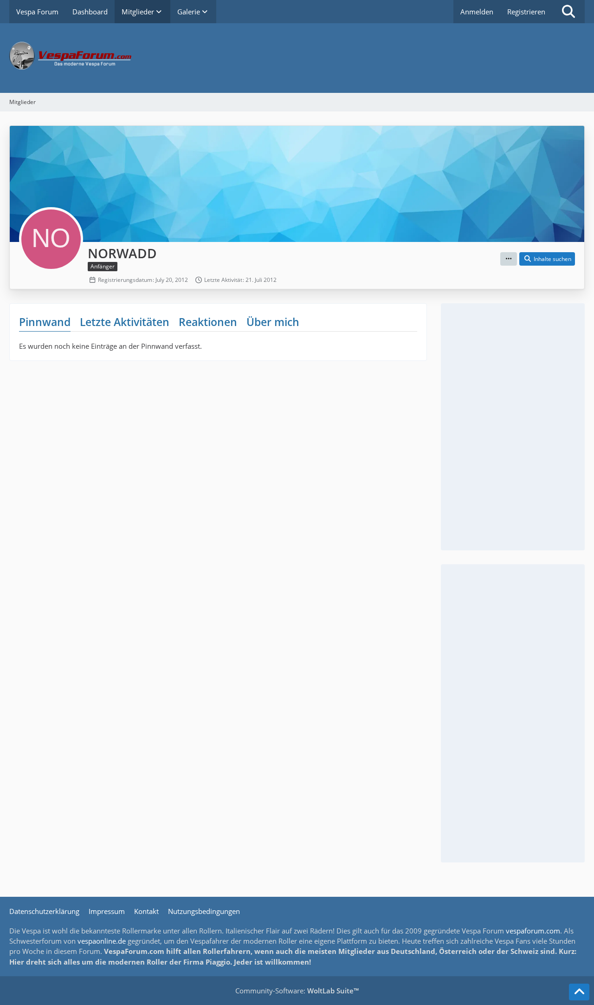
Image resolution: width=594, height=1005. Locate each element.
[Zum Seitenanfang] (579, 992)
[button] (508, 259)
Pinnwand (45, 321)
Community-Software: (297, 990)
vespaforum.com (533, 930)
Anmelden (476, 11)
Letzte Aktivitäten (124, 321)
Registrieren (526, 11)
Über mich (272, 321)
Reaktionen (208, 321)
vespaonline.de (101, 941)
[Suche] (568, 11)
